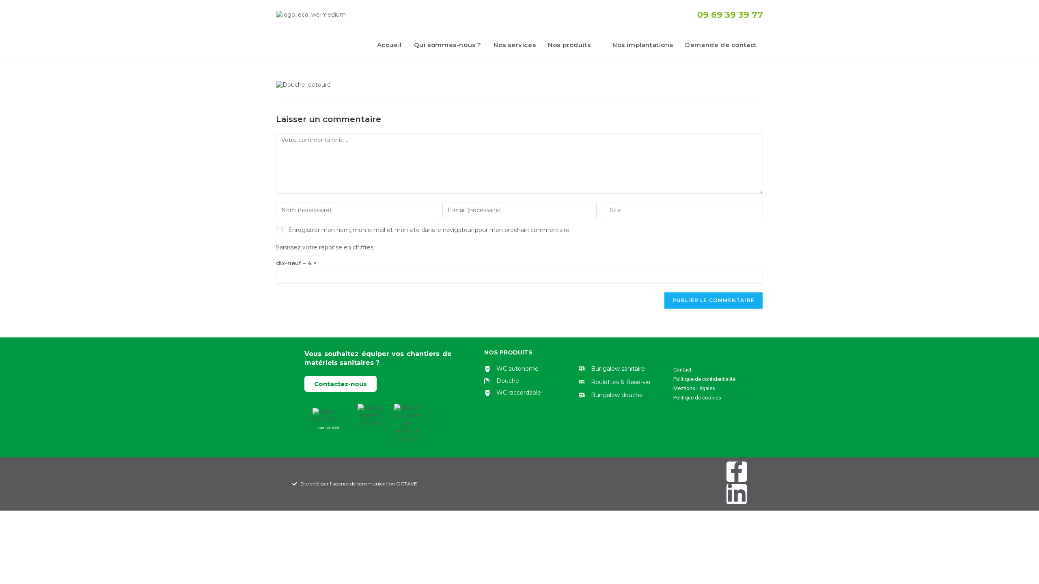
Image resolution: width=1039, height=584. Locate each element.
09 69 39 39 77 (730, 15)
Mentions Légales (694, 388)
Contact (682, 370)
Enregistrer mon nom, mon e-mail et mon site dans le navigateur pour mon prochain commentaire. (429, 230)
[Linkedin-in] (736, 494)
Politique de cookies (697, 398)
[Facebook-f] (736, 472)
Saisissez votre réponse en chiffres (324, 247)
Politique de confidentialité (704, 379)
